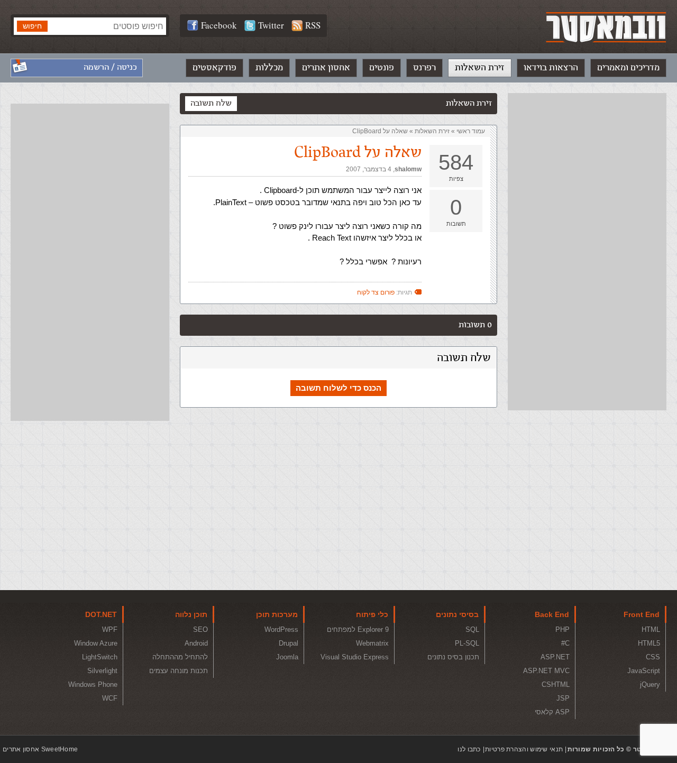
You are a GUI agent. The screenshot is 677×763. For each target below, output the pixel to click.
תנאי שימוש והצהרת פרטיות (524, 749)
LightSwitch (99, 657)
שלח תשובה (211, 103)
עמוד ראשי (470, 131)
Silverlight (102, 671)
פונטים (381, 67)
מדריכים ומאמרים (628, 67)
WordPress (281, 629)
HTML (651, 629)
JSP (563, 698)
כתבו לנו (469, 749)
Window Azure (95, 643)
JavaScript (643, 671)
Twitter (271, 25)
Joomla (287, 657)
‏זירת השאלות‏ (432, 131)
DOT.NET (101, 614)
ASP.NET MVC (546, 671)
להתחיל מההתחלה (180, 657)
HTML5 (649, 643)
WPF (109, 629)
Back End (552, 614)
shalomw (408, 169)
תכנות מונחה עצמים (178, 671)
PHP (562, 629)
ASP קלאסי (552, 712)
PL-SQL (467, 643)
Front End (642, 614)
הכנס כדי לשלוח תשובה (338, 387)
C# (565, 643)
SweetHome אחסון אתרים (40, 749)
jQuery (650, 684)
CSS (653, 657)
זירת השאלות (480, 67)
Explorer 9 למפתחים (358, 629)
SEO (200, 629)
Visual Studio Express (355, 657)
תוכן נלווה (191, 614)
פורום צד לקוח (376, 292)
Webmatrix (372, 643)
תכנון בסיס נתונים (453, 657)
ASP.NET (555, 657)
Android (196, 643)
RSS (313, 25)
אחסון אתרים (326, 67)
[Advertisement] (587, 251)
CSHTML (556, 684)
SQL (472, 629)
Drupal (288, 643)
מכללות (269, 67)
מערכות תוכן (277, 614)
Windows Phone (92, 684)
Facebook (219, 25)
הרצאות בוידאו (551, 67)
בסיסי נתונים (457, 614)
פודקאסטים (214, 67)
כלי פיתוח (372, 614)
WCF (109, 698)
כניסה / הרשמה (110, 67)
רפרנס (424, 67)
